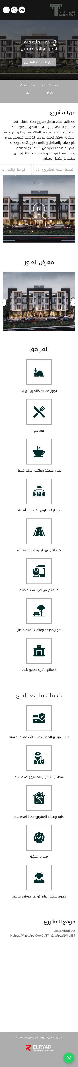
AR (22, 10)
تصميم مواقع (49, 1050)
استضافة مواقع (38, 1050)
